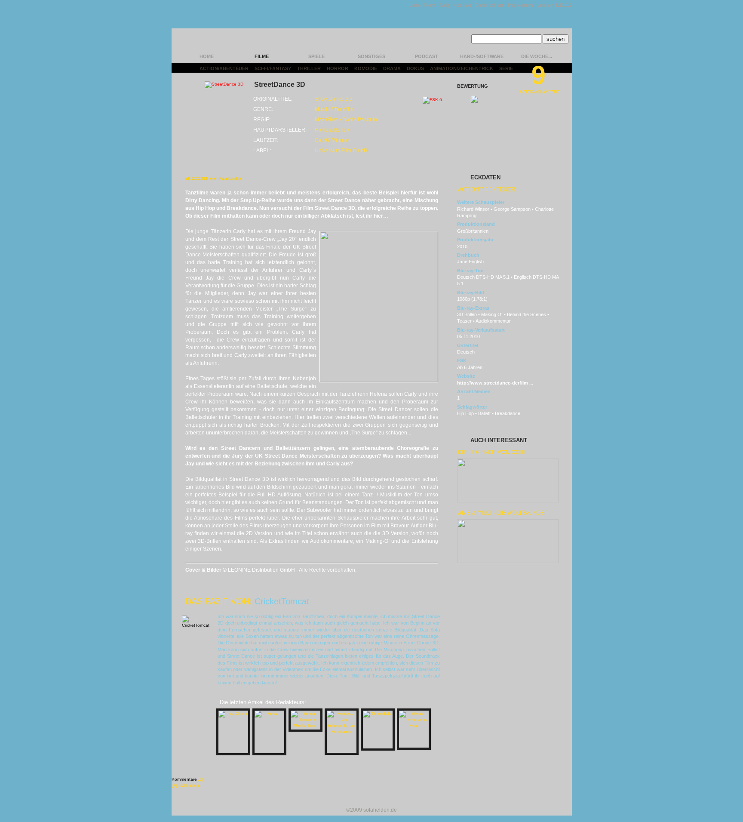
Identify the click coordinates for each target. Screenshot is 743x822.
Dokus (415, 68)
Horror (337, 68)
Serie (506, 68)
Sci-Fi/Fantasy (273, 68)
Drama (392, 68)
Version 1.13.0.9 (554, 5)
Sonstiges (371, 56)
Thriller (309, 68)
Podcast (426, 56)
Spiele (316, 56)
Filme (262, 56)
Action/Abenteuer (224, 68)
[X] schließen (185, 785)
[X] (200, 779)
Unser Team (422, 5)
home (207, 56)
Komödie (365, 68)
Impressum (520, 5)
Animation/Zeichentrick (461, 68)
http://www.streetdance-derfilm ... (495, 382)
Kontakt (462, 5)
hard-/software (482, 56)
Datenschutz (489, 5)
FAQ (444, 5)
